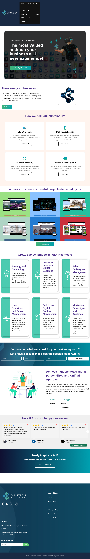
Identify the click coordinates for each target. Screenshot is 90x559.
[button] (70, 264)
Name (20, 269)
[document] (45, 279)
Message (21, 281)
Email (20, 275)
